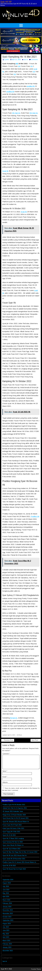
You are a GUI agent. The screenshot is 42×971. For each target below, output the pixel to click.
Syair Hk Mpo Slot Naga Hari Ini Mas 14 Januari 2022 (20, 852)
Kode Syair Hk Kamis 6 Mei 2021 (13, 828)
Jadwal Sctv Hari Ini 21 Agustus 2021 (15, 808)
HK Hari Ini (16, 113)
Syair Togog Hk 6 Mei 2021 (11, 832)
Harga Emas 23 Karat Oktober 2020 (14, 815)
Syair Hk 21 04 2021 (9, 835)
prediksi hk (31, 86)
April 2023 (6, 937)
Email (4, 777)
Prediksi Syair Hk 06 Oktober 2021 (14, 804)
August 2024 (7, 883)
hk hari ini (13, 718)
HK (19, 66)
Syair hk (5, 171)
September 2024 (8, 879)
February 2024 (7, 903)
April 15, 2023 (16, 59)
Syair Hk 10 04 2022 (9, 865)
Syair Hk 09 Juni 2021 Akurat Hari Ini (15, 855)
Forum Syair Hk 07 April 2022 (12, 825)
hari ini (26, 59)
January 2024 (7, 907)
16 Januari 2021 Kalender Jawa (13, 811)
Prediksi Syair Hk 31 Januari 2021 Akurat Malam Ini (19, 862)
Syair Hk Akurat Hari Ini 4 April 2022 (14, 869)
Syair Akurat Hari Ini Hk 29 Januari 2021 (16, 818)
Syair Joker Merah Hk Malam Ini (13, 845)
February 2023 (7, 944)
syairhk (6, 59)
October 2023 (7, 917)
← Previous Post (7, 740)
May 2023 (6, 934)
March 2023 (6, 940)
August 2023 (7, 923)
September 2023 (8, 920)
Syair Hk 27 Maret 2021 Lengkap (13, 838)
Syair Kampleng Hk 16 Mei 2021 (19, 56)
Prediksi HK (35, 516)
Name (4, 771)
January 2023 (7, 947)
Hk (17, 63)
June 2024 (6, 890)
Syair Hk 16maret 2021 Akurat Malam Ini (16, 821)
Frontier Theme (36, 969)
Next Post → (35, 740)
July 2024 (6, 886)
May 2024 (6, 893)
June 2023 (6, 930)
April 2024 (6, 896)
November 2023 (8, 913)
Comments (34, 59)
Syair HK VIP (6, 1)
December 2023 (8, 910)
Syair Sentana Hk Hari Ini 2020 (13, 842)
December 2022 (8, 950)
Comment (6, 753)
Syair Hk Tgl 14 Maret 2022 (11, 848)
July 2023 (6, 927)
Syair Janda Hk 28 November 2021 (14, 859)
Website (5, 782)
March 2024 (6, 900)
